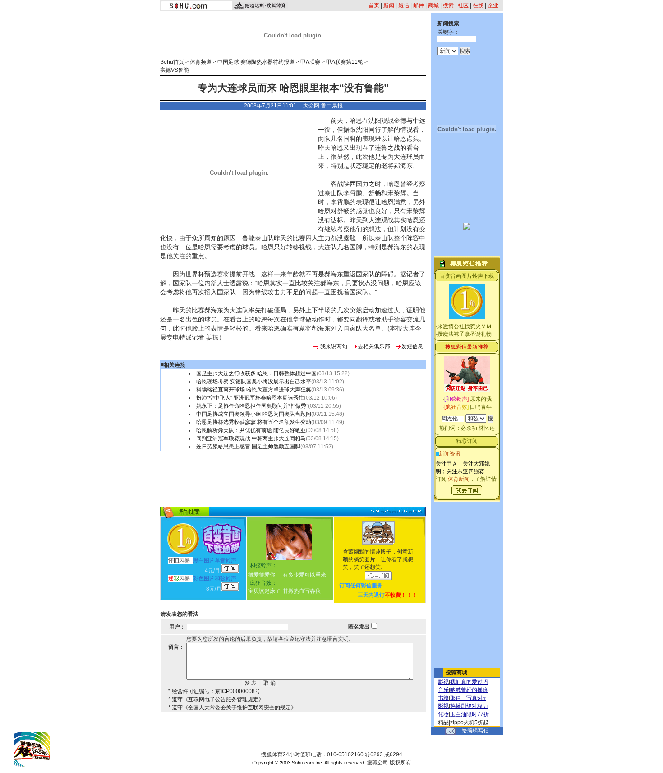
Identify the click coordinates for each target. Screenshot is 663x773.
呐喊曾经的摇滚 (469, 690)
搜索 (448, 5)
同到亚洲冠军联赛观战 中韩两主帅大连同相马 (251, 438)
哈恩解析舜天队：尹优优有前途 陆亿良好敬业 (251, 430)
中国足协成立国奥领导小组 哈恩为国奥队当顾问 (253, 414)
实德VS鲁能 (174, 70)
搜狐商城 (456, 672)
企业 (493, 5)
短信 (403, 5)
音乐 (443, 690)
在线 (478, 5)
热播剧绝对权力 (469, 706)
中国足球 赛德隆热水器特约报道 (256, 62)
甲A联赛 (310, 62)
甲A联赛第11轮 (344, 62)
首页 (373, 5)
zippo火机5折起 (469, 722)
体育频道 (201, 62)
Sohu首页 (172, 62)
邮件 (418, 5)
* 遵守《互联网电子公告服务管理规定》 (216, 699)
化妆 (443, 714)
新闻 (388, 5)
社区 (463, 5)
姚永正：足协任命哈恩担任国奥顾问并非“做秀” (252, 406)
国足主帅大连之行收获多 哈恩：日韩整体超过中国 (256, 373)
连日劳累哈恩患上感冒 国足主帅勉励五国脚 (248, 446)
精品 (443, 722)
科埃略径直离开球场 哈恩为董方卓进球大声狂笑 (253, 389)
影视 (443, 682)
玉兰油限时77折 (469, 714)
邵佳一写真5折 (468, 698)
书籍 (443, 698)
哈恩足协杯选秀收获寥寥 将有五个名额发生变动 (253, 422)
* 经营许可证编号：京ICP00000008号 (214, 691)
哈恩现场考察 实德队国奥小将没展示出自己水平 (253, 381)
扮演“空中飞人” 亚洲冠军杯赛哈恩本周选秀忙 (250, 398)
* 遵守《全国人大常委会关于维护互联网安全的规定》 (232, 707)
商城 (433, 5)
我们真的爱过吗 (469, 682)
